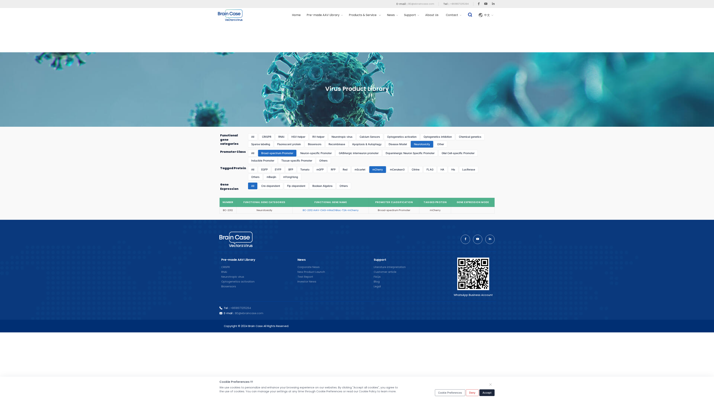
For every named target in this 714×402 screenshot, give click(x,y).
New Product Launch (311, 272)
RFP (333, 169)
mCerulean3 (397, 169)
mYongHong (290, 176)
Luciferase (468, 169)
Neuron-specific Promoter (316, 153)
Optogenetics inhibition (438, 136)
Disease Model (398, 144)
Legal (377, 286)
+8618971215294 (459, 3)
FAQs (377, 277)
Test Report (305, 277)
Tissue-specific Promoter (296, 160)
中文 (487, 15)
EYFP (278, 169)
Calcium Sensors (370, 136)
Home (296, 15)
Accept (487, 392)
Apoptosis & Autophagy (367, 144)
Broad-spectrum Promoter (277, 153)
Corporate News (309, 267)
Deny (472, 392)
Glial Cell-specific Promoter (458, 153)
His (453, 169)
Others (323, 160)
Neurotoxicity (422, 144)
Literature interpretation (390, 267)
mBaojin (271, 176)
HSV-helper (298, 136)
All (252, 136)
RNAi (281, 136)
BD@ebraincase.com (421, 3)
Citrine (415, 169)
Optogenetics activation (401, 136)
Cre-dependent (270, 185)
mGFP (320, 169)
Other (440, 144)
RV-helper (318, 136)
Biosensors (314, 144)
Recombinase (337, 144)
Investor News (307, 281)
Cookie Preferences (450, 392)
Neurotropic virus (342, 136)
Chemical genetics (470, 136)
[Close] (490, 384)
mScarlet (360, 169)
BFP (290, 169)
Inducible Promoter (262, 160)
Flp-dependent (296, 185)
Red (345, 169)
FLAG (430, 169)
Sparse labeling (260, 144)
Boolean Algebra (322, 185)
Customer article (385, 272)
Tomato (304, 169)
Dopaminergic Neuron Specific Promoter (410, 153)
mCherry (377, 169)
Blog (377, 281)
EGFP (264, 169)
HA (442, 169)
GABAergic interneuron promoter (359, 153)
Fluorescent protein (289, 144)
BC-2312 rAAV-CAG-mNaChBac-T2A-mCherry (330, 210)
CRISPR (266, 136)
